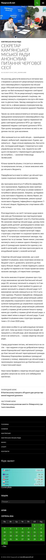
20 (22, 536)
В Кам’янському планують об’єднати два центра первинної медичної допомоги (22, 392)
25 (11, 539)
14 (28, 532)
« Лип (4, 546)
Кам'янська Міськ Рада (11, 42)
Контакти (5, 451)
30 (41, 539)
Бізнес (3, 442)
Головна (5, 424)
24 (5, 539)
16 (41, 532)
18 (11, 536)
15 (35, 532)
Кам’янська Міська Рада (11, 438)
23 (41, 536)
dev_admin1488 (20, 72)
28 (28, 539)
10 (5, 532)
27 (22, 539)
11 (11, 532)
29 (35, 539)
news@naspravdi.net (26, 557)
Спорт (3, 447)
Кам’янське (6, 433)
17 (5, 536)
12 (17, 532)
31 (5, 543)
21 (28, 536)
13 (22, 532)
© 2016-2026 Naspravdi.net (10, 557)
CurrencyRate (6, 487)
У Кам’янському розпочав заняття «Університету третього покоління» (22, 404)
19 (17, 536)
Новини (4, 429)
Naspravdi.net (8, 3)
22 (35, 536)
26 (17, 539)
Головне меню (43, 3)
